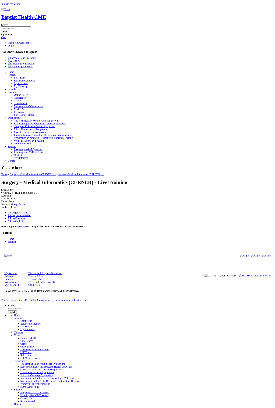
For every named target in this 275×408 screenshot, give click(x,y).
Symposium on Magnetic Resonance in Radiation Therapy (43, 137)
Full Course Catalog (24, 115)
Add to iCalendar (16, 218)
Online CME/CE (22, 94)
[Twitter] (255, 255)
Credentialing (21, 103)
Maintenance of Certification (28, 106)
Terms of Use (35, 279)
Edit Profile (19, 77)
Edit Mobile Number (24, 80)
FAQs (31, 282)
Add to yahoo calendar (19, 215)
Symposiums (14, 117)
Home (11, 72)
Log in (11, 45)
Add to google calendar (19, 212)
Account (12, 74)
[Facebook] (244, 255)
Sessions (12, 241)
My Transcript (21, 86)
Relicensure (20, 112)
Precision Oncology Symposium (30, 132)
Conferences (20, 97)
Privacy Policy (35, 276)
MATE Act (19, 109)
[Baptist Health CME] (8, 255)
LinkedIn (29, 63)
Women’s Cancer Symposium (29, 140)
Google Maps (18, 204)
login (11, 226)
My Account (10, 273)
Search (4, 25)
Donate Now (127, 255)
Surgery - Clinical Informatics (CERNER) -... (33, 174)
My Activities (21, 83)
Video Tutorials (47, 282)
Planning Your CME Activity (28, 152)
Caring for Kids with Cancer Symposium (34, 126)
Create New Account (18, 42)
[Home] (5, 9)
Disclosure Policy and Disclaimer (45, 273)
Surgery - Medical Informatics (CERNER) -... (81, 174)
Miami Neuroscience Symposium (30, 129)
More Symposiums (23, 143)
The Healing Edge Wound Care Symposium (36, 120)
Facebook (30, 58)
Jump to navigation (10, 4)
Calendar (12, 89)
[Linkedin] (266, 255)
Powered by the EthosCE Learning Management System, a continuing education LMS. (45, 300)
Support (12, 146)
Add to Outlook (16, 221)
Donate (11, 160)
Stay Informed (21, 158)
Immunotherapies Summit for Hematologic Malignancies (42, 135)
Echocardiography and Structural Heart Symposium (40, 123)
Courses (12, 92)
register (22, 226)
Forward (28, 66)
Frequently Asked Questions (28, 149)
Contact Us (19, 155)
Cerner (17, 100)
